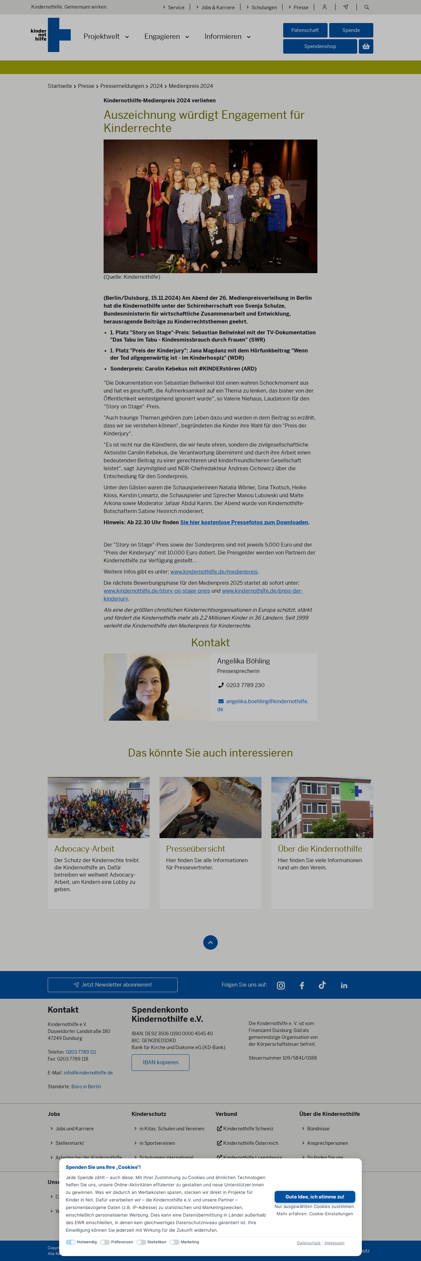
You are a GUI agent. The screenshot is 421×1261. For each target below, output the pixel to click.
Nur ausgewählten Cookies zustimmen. (315, 1206)
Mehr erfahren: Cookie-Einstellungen (315, 1213)
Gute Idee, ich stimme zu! (314, 1197)
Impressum (334, 1242)
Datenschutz (309, 1242)
